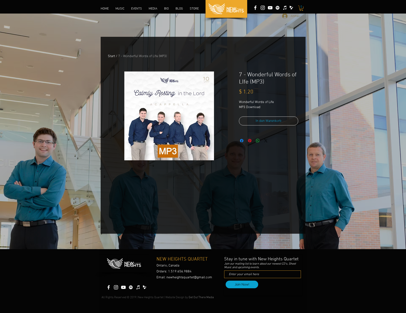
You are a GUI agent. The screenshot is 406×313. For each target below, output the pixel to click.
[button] (153, 8)
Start (111, 56)
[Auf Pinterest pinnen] (249, 140)
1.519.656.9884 (180, 271)
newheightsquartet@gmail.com (189, 277)
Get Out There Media (201, 297)
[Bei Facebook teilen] (241, 140)
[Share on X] (265, 140)
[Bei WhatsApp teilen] (257, 140)
